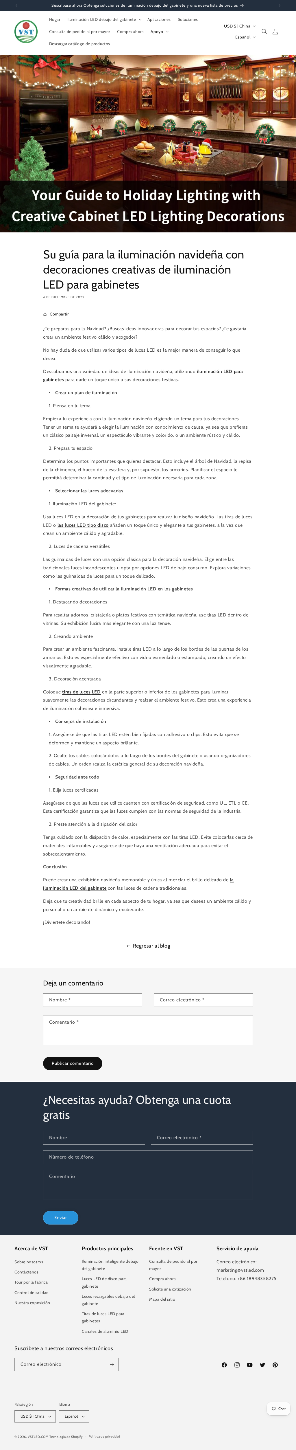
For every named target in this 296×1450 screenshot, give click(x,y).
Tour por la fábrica (31, 1282)
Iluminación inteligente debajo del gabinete (110, 1265)
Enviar (60, 1217)
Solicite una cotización (170, 1289)
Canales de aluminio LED (105, 1331)
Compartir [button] (59, 314)
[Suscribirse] (112, 1364)
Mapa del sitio (162, 1299)
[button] (104, 19)
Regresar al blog (152, 946)
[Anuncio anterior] (16, 5)
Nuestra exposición (32, 1302)
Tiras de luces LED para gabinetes (103, 1317)
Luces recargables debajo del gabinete (108, 1300)
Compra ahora (162, 1278)
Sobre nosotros (28, 1261)
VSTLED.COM (38, 1437)
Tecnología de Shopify (66, 1437)
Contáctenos (26, 1272)
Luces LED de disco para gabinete (104, 1282)
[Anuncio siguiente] (279, 5)
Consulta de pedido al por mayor (173, 1265)
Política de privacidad (104, 1436)
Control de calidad (31, 1292)
